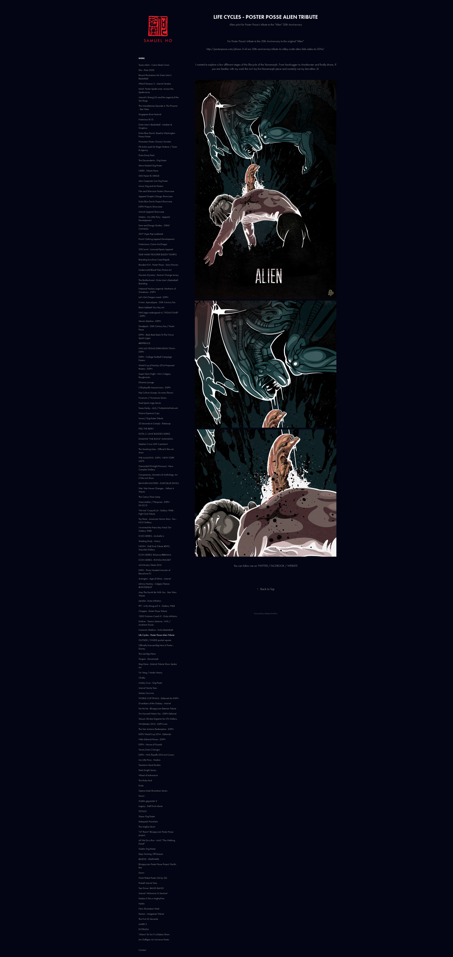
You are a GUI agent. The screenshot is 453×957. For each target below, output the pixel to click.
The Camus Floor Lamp (149, 496)
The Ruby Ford (145, 780)
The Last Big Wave (147, 653)
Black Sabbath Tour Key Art (151, 307)
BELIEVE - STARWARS (149, 859)
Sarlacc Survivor (146, 693)
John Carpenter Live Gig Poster (153, 180)
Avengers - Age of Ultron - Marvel (155, 578)
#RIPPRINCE (144, 343)
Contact (142, 950)
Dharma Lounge (146, 382)
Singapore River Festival (150, 114)
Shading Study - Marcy (149, 541)
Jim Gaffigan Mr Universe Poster (154, 939)
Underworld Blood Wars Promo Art (155, 269)
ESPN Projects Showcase (150, 206)
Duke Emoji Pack (146, 155)
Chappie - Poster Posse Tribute (153, 611)
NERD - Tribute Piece (148, 170)
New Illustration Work (149, 908)
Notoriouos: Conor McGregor (153, 244)
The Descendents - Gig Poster (153, 160)
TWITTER (263, 565)
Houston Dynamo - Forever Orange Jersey (159, 275)
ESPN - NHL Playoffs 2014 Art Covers (156, 754)
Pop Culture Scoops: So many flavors (156, 392)
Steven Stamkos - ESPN (150, 321)
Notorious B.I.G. (146, 119)
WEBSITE (292, 565)
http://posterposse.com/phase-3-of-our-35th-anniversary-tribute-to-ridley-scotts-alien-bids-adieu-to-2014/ (266, 49)
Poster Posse (238, 41)
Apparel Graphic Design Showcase (156, 196)
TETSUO (143, 811)
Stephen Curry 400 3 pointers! (153, 444)
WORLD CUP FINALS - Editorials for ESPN (159, 698)
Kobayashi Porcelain (148, 821)
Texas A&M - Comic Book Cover (154, 64)
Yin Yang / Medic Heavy (150, 672)
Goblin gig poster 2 (148, 801)
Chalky (142, 677)
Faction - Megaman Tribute (151, 913)
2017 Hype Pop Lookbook (151, 233)
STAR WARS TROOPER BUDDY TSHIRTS (158, 254)
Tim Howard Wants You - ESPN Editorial (157, 713)
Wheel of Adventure (148, 775)
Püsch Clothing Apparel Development (156, 239)
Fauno (141, 795)
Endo (141, 785)
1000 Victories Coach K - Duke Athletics (158, 616)
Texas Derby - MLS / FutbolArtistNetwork (158, 408)
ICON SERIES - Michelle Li (151, 535)
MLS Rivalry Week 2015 (150, 565)
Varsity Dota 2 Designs (149, 749)
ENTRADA (144, 929)
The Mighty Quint (147, 826)
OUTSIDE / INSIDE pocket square (155, 640)
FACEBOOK (277, 565)
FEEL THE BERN (146, 428)
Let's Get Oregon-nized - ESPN (153, 297)
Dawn (141, 872)
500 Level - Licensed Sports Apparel (156, 249)
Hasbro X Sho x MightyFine (151, 898)
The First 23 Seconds (148, 919)
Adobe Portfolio (270, 613)
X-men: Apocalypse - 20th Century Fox (157, 302)
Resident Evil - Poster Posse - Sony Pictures (158, 264)
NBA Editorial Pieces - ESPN (152, 739)
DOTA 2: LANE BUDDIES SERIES (154, 433)
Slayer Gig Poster (147, 816)
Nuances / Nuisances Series (153, 397)
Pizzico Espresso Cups (149, 413)
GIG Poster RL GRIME (149, 175)
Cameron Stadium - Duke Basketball (156, 629)
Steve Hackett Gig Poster (150, 165)
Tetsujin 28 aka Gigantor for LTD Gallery (158, 718)
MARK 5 (143, 924)
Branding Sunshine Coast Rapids (154, 259)
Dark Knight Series (147, 770)
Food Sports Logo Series (150, 402)
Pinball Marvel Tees (148, 883)
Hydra (141, 903)
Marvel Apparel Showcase (151, 211)
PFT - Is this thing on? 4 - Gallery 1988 (157, 605)
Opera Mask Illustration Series (153, 790)
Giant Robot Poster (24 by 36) (153, 877)
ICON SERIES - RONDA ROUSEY (155, 559)
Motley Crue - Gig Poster (150, 682)
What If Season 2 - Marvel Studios (155, 83)
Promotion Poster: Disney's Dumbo (155, 141)
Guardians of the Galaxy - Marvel (155, 703)
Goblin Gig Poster (147, 848)
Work (142, 58)
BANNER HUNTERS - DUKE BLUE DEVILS (159, 483)
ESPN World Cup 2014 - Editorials (155, 734)
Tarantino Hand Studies (150, 765)
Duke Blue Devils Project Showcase (155, 201)
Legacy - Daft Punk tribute (151, 806)
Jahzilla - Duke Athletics (150, 600)
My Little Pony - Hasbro (149, 759)
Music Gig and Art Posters (151, 186)
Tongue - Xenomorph (149, 658)
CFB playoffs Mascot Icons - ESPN (155, 387)
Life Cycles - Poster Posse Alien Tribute (156, 635)
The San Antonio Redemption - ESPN (156, 729)
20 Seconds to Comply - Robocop (155, 423)
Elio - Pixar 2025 (146, 70)
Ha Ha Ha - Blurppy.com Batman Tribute (157, 708)
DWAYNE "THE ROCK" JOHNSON (156, 438)
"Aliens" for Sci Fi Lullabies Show (154, 934)
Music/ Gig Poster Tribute (151, 418)
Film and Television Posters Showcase (156, 191)
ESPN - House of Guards (150, 744)
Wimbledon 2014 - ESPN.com (153, 723)
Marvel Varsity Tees (148, 687)
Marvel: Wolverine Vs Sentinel (153, 893)
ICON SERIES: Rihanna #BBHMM (155, 554)
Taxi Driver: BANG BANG (151, 888)
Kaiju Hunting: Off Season (151, 853)
